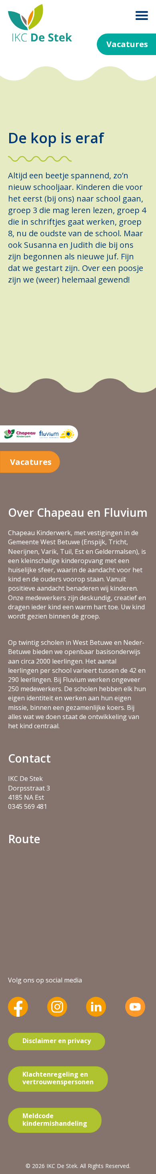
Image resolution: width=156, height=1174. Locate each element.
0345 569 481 (27, 806)
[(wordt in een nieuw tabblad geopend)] (18, 1006)
